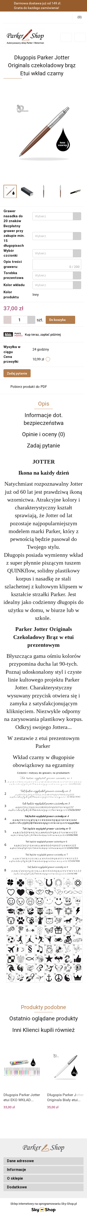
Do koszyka (57, 320)
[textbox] (53, 216)
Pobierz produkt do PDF (28, 387)
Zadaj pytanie (17, 373)
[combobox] (56, 216)
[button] (43, 1161)
